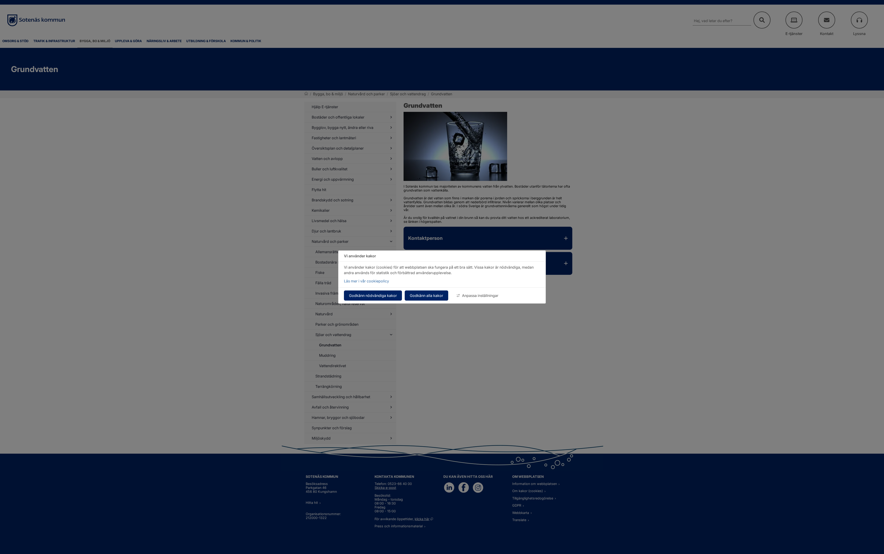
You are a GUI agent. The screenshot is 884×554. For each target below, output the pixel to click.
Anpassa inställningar (480, 295)
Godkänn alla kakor (426, 295)
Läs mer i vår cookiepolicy (366, 281)
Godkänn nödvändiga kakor (373, 295)
